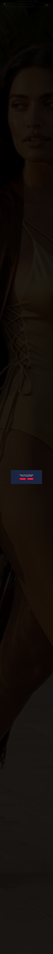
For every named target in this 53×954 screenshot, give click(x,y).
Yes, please (22, 479)
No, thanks (30, 479)
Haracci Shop (29, 475)
